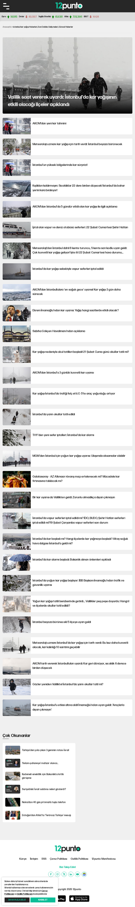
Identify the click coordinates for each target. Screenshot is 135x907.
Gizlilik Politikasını (24, 894)
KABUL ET (42, 900)
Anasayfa (7, 27)
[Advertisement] (106, 754)
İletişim (34, 859)
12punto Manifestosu (104, 859)
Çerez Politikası (58, 859)
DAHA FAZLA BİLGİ (17, 900)
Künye (23, 859)
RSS (44, 859)
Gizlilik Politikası (79, 859)
